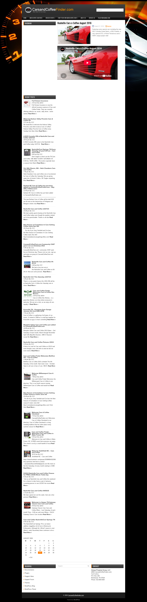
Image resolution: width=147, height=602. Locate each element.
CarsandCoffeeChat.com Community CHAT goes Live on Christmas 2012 (39, 245)
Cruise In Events (50, 18)
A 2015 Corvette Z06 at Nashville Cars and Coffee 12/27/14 (38, 137)
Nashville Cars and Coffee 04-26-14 (43, 262)
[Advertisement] (39, 61)
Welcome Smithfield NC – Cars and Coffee (43, 451)
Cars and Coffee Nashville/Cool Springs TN (39, 520)
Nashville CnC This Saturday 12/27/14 (37, 277)
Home (24, 18)
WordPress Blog (30, 586)
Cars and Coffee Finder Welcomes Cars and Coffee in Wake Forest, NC (42, 433)
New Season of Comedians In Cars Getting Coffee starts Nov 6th (39, 225)
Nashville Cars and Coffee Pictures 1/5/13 (38, 342)
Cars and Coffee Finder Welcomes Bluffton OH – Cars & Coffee (39, 356)
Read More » (32, 113)
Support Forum (29, 579)
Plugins (27, 573)
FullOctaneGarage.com (104, 18)
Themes (27, 583)
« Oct (30, 557)
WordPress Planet (30, 589)
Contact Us (92, 18)
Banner (109, 26)
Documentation (29, 570)
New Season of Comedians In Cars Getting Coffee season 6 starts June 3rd (39, 393)
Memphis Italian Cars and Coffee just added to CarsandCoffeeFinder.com (39, 325)
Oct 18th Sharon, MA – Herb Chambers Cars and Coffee (39, 169)
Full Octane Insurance (40, 101)
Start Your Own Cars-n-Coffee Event (68, 18)
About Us (83, 18)
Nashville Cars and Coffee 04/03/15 (36, 491)
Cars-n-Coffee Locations (36, 18)
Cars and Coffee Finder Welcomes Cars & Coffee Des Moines (43, 292)
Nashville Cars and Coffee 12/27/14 (36, 209)
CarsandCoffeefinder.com (76, 595)
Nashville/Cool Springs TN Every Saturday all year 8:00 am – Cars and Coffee (44, 150)
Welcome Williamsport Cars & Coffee (42, 374)
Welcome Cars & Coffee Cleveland (40, 413)
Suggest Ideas (29, 576)
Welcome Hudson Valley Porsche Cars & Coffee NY (38, 119)
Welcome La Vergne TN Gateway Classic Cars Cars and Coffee (44, 503)
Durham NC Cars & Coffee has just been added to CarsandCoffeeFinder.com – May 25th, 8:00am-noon (38, 187)
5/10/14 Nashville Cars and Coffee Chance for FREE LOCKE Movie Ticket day (38, 474)
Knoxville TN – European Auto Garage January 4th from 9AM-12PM (37, 310)
